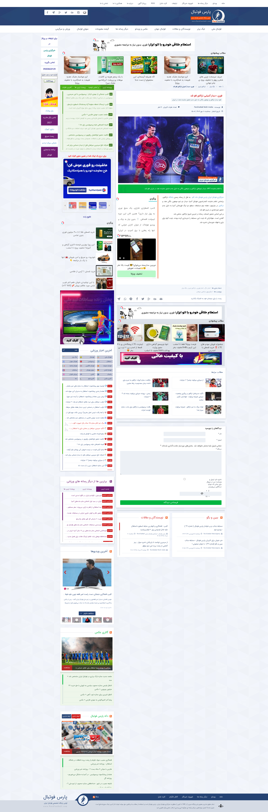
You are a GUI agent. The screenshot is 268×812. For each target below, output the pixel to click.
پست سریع (49, 136)
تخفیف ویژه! (136, 274)
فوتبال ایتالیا (73, 366)
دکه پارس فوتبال (99, 716)
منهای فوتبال (82, 29)
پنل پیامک (49, 110)
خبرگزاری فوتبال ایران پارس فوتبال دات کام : (207, 197)
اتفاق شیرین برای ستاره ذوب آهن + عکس (96, 694)
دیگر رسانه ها (203, 3)
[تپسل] (94, 40)
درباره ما (130, 3)
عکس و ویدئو (141, 29)
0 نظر (160, 107)
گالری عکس (107, 379)
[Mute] (124, 258)
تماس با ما (104, 3)
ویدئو (215, 3)
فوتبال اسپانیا (107, 366)
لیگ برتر (201, 29)
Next (108, 572)
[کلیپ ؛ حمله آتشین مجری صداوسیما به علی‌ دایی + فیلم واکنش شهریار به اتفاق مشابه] (87, 574)
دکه (76, 379)
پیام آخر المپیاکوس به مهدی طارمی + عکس (95, 699)
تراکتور (221, 205)
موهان (199, 292)
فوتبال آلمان (107, 370)
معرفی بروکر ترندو (49, 142)
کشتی (92, 374)
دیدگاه (219, 449)
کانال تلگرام (173, 796)
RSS (153, 3)
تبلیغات (174, 3)
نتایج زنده (87, 216)
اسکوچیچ (210, 292)
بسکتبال (74, 370)
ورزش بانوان (73, 374)
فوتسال (92, 357)
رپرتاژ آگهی (142, 3)
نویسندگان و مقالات (181, 29)
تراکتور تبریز (201, 86)
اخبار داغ (207, 288)
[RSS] (222, 518)
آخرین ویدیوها (99, 551)
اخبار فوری (200, 288)
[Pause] (120, 258)
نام (220, 433)
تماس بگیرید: (49, 62)
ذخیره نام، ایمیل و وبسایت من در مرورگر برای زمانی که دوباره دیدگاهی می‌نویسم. (214, 483)
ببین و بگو (212, 517)
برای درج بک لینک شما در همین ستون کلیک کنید (87, 156)
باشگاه (171, 197)
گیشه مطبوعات (102, 29)
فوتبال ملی (216, 29)
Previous (65, 572)
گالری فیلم (91, 379)
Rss (97, 797)
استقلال (109, 361)
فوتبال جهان (160, 29)
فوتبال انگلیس (90, 366)
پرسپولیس (91, 361)
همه (76, 350)
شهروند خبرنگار (187, 3)
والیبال (109, 374)
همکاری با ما (117, 3)
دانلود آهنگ (49, 129)
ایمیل (219, 440)
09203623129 (49, 69)
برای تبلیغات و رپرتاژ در (49, 41)
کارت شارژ (163, 3)
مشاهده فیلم (89, 613)
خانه (223, 3)
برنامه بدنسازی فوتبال (49, 152)
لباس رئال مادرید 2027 (49, 120)
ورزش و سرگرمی (62, 29)
